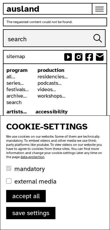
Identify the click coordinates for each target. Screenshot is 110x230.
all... (10, 76)
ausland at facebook (89, 57)
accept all (26, 196)
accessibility (51, 111)
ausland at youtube (68, 57)
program (17, 70)
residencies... (53, 76)
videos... (47, 89)
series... (15, 83)
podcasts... (50, 83)
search (14, 102)
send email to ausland (100, 57)
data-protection (33, 157)
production (51, 70)
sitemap (15, 56)
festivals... (17, 89)
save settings (30, 213)
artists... (16, 111)
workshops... (51, 96)
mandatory (29, 169)
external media (35, 181)
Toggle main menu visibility (99, 9)
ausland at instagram (78, 57)
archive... (16, 96)
